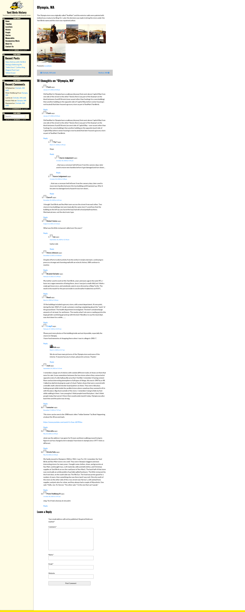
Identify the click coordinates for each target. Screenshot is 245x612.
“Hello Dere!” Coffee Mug (15, 67)
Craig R (49, 326)
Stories (8, 35)
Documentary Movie (12, 41)
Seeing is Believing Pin (13, 64)
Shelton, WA (103, 73)
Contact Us (9, 46)
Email (50, 564)
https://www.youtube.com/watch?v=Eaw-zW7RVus (62, 422)
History (8, 29)
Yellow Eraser (10, 73)
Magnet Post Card (12, 70)
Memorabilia (9, 38)
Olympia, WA (21, 100)
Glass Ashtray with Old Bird (15, 62)
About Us (8, 43)
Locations (8, 27)
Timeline (8, 24)
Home (7, 21)
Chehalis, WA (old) (19, 98)
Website (51, 573)
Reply (45, 109)
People (7, 32)
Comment (52, 527)
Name (51, 555)
